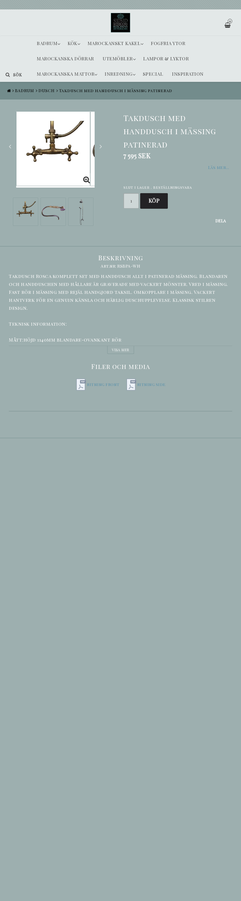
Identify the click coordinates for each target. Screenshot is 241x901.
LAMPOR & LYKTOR (166, 58)
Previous (10, 146)
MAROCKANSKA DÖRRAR (65, 58)
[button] (86, 179)
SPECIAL (153, 74)
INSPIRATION (188, 74)
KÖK (72, 43)
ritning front (103, 384)
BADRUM (47, 43)
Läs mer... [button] (218, 167)
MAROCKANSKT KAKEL (114, 43)
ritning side (151, 384)
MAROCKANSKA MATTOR (65, 74)
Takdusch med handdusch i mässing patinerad (116, 90)
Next (101, 146)
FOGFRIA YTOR (168, 43)
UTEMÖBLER (118, 58)
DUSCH (47, 90)
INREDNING (119, 74)
